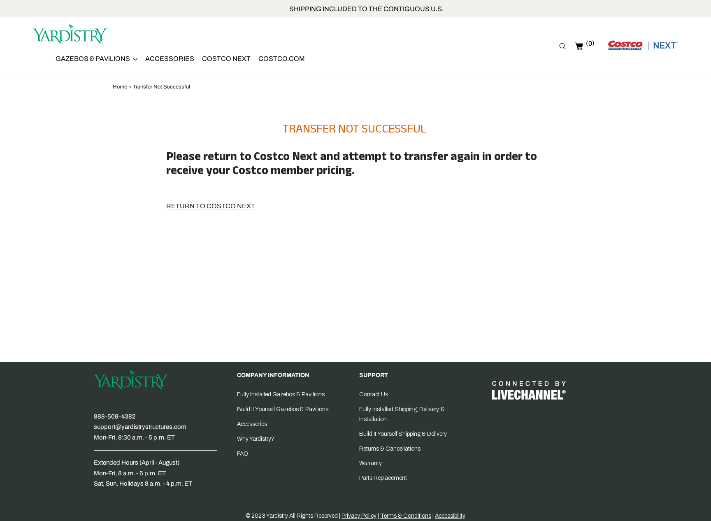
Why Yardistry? (255, 439)
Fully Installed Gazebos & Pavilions (281, 394)
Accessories (169, 58)
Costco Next (226, 58)
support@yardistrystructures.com (140, 426)
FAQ (242, 454)
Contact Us (373, 394)
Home (120, 87)
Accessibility (450, 516)
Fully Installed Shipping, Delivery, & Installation (402, 414)
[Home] (70, 35)
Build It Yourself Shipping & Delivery (403, 434)
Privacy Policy (359, 516)
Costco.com (281, 58)
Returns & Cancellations (390, 449)
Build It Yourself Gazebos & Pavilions (282, 409)
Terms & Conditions (405, 516)
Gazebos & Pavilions (93, 58)
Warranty (370, 463)
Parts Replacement (383, 478)
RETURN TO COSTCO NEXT (210, 205)
